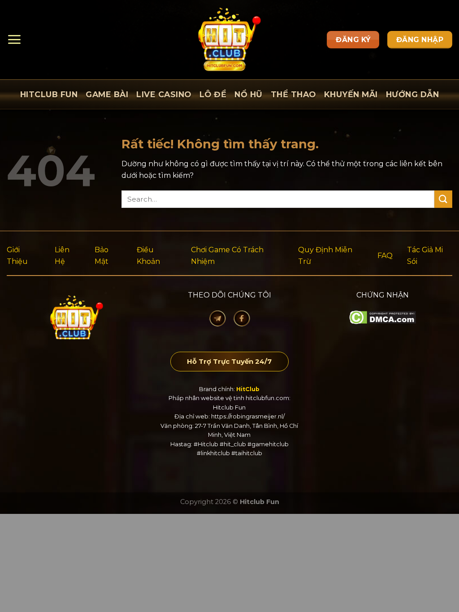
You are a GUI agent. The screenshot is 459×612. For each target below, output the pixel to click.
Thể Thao (293, 94)
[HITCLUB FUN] (229, 39)
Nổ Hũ (248, 94)
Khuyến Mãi (351, 94)
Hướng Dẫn (412, 94)
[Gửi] (443, 199)
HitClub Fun (49, 94)
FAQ (385, 255)
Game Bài (107, 94)
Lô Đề (213, 94)
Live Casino (163, 94)
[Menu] (14, 39)
